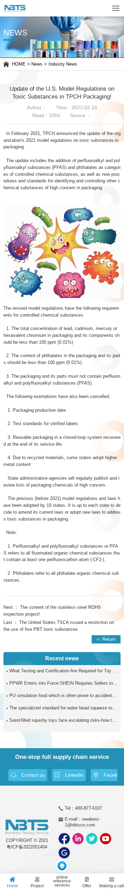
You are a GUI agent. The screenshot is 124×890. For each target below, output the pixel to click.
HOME (18, 64)
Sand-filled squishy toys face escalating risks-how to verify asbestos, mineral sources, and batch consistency (63, 720)
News (36, 64)
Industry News (63, 64)
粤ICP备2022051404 (27, 847)
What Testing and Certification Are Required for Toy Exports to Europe (63, 671)
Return (108, 639)
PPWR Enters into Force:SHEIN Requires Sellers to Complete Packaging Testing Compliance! (63, 683)
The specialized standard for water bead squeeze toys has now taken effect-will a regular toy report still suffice (63, 708)
